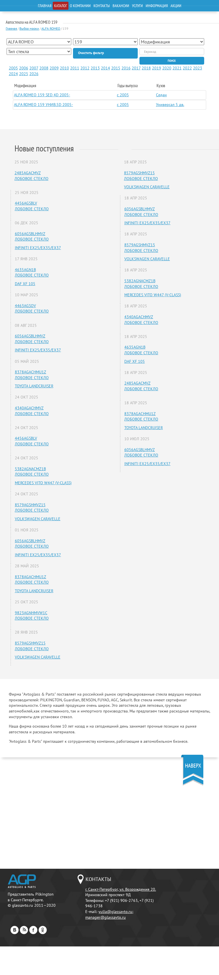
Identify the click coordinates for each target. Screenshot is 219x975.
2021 (177, 68)
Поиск (172, 60)
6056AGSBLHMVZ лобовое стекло (32, 236)
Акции (176, 5)
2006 (23, 68)
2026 (33, 73)
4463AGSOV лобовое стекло (32, 308)
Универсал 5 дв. (170, 104)
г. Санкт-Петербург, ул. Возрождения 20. (120, 889)
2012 (85, 68)
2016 (126, 68)
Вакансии (121, 5)
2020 (166, 68)
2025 (23, 73)
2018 (146, 68)
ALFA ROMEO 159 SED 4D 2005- (42, 94)
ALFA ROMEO (50, 28)
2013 (95, 68)
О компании (80, 5)
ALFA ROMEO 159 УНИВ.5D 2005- (43, 104)
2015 (115, 68)
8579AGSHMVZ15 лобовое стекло (32, 507)
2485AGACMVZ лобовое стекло (31, 175)
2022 (187, 68)
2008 (43, 68)
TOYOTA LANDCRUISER (34, 386)
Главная (44, 5)
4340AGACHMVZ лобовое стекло (32, 410)
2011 (74, 68)
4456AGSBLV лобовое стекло (32, 206)
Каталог (60, 5)
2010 (64, 68)
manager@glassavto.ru (105, 917)
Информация (157, 5)
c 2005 (123, 94)
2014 (105, 68)
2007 (33, 68)
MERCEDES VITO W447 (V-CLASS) (43, 482)
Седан (161, 94)
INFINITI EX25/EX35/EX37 (38, 247)
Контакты (102, 5)
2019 (156, 68)
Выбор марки (29, 28)
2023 (197, 68)
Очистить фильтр (91, 53)
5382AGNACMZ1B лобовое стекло (32, 471)
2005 (13, 68)
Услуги (137, 5)
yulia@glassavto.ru (115, 911)
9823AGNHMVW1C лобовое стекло (32, 615)
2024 (13, 73)
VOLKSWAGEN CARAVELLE (37, 518)
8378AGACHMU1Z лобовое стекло (32, 374)
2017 (136, 68)
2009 (54, 68)
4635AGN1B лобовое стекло (32, 272)
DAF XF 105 (25, 283)
